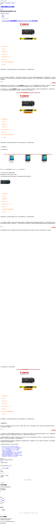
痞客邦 (6, 465)
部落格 (3, 16)
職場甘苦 (7, 13)
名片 (3, 17)
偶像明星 (7, 468)
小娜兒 (1, 460)
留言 (8, 465)
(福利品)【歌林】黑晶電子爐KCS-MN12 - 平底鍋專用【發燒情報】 (12, 455)
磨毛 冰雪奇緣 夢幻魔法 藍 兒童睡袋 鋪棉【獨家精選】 (10, 446)
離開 (5, 523)
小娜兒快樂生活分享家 (7, 6)
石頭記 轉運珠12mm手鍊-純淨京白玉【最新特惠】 (10, 456)
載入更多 (2, 471)
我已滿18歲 (2, 523)
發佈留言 (2, 476)
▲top (1, 469)
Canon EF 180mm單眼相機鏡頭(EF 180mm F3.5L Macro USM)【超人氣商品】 (20, 20)
